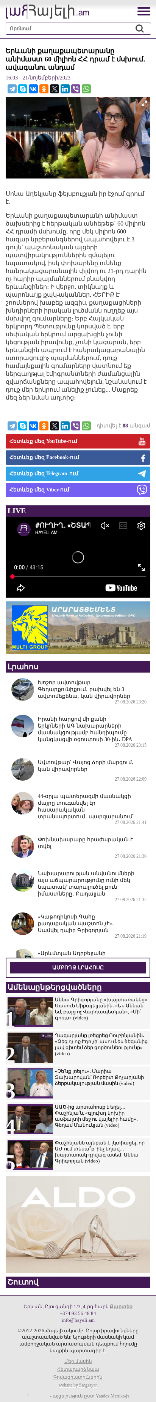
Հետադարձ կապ (78, 1369)
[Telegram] (12, 88)
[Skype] (22, 88)
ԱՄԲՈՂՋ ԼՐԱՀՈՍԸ (78, 967)
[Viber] (75, 88)
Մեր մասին (78, 1361)
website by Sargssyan (78, 1385)
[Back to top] (142, 1388)
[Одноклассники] (43, 88)
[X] (54, 88)
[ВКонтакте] (33, 88)
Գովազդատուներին (78, 1377)
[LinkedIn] (65, 88)
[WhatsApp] (86, 88)
